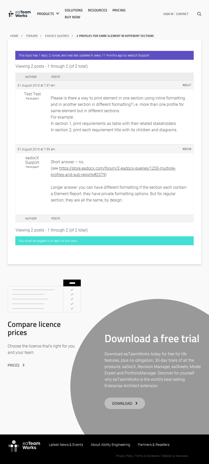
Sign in (168, 13)
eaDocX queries (57, 35)
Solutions (74, 10)
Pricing (119, 10)
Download (122, 403)
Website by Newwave (174, 456)
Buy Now (72, 17)
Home (14, 35)
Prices (13, 365)
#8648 (186, 149)
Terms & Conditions (147, 456)
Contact (182, 13)
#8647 (186, 85)
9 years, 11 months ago (107, 55)
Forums (32, 35)
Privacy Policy (124, 456)
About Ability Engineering (110, 444)
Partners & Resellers (153, 444)
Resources (97, 10)
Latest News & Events (66, 444)
